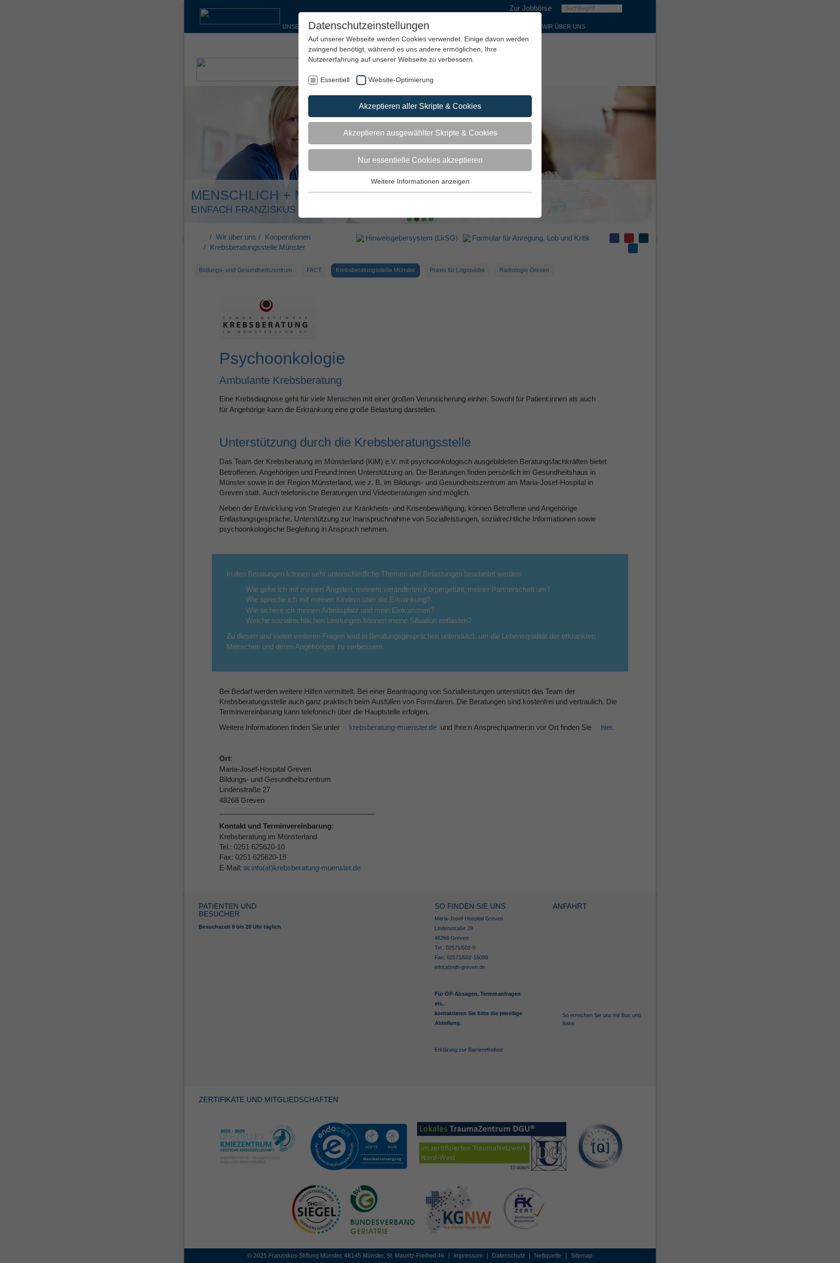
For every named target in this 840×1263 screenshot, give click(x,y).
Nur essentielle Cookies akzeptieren (420, 160)
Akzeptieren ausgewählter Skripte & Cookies (420, 133)
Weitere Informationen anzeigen (420, 181)
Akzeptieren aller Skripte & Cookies (420, 106)
